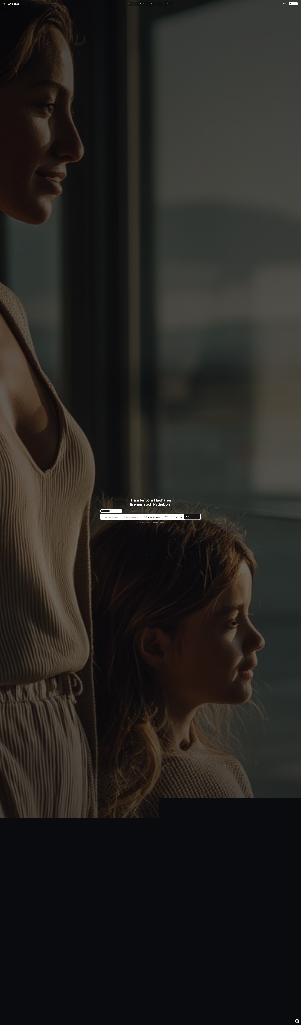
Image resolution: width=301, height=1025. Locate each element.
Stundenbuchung (155, 3)
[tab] (105, 511)
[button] (153, 516)
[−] (177, 517)
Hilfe (163, 3)
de (285, 3)
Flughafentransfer (132, 3)
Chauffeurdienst (144, 3)
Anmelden (294, 3)
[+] (181, 517)
